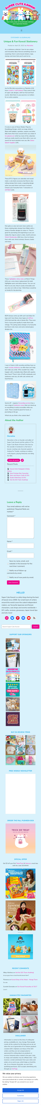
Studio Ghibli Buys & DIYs (18, 478)
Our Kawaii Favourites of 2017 (27, 987)
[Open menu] (21, 30)
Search (35, 627)
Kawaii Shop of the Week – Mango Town (24, 980)
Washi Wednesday (11, 237)
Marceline (30, 45)
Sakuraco (28, 863)
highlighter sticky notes (16, 279)
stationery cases (19, 405)
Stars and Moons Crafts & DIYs (19, 475)
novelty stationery (14, 367)
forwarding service (24, 403)
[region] (20, 1088)
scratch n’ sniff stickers (15, 90)
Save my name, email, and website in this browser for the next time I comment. (20, 563)
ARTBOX (8, 190)
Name (10, 541)
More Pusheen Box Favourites (19, 473)
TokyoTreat (19, 863)
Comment (11, 516)
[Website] (22, 460)
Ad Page (14, 1069)
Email (9, 551)
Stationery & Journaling (20, 38)
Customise (20, 1096)
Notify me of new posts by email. (21, 577)
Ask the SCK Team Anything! (19, 480)
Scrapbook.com (10, 136)
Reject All (20, 1101)
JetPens (30, 318)
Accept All (20, 1090)
